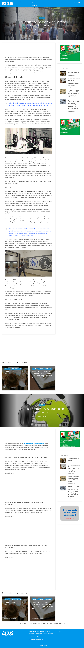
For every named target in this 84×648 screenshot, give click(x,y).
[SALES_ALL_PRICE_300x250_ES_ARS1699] (70, 52)
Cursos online (24, 2)
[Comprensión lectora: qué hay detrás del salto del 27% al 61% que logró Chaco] (63, 91)
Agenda (34, 368)
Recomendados (48, 368)
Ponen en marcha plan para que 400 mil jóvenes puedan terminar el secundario (42, 623)
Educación (62, 2)
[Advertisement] (30, 49)
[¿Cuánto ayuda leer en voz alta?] (15, 378)
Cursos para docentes (10, 2)
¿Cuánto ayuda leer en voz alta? (14, 373)
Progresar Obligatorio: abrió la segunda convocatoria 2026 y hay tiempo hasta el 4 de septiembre (42, 375)
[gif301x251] (70, 513)
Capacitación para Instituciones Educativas (43, 2)
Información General (16, 368)
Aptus (46, 645)
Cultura (34, 5)
